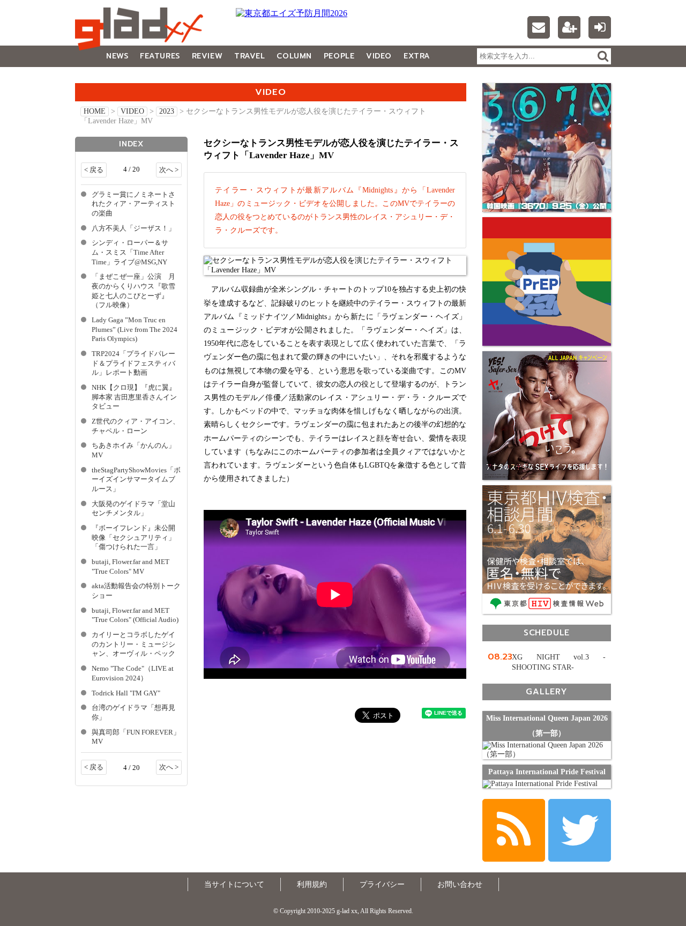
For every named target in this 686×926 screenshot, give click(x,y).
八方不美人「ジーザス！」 (133, 228)
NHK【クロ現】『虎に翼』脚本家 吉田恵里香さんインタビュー (134, 397)
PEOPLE (339, 56)
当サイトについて (234, 884)
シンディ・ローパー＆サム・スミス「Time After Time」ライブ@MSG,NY (130, 252)
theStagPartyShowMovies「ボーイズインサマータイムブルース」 (136, 479)
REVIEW (207, 56)
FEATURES (160, 56)
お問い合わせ (459, 884)
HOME (95, 111)
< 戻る (93, 170)
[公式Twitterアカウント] (579, 830)
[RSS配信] (513, 830)
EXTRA (417, 56)
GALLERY (99, 77)
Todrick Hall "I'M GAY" (126, 693)
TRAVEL (249, 56)
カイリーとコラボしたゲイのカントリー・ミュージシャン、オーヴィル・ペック (133, 644)
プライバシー (382, 884)
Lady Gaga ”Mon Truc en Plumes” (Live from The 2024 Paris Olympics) (134, 329)
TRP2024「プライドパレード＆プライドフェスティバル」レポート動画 (133, 363)
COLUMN (294, 56)
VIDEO (379, 56)
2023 (166, 111)
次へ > (168, 170)
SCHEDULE (547, 632)
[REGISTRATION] (569, 27)
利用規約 (312, 884)
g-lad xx (142, 29)
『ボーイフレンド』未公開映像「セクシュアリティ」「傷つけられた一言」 (133, 537)
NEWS (117, 56)
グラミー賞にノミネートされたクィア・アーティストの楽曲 (133, 204)
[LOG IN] (599, 27)
